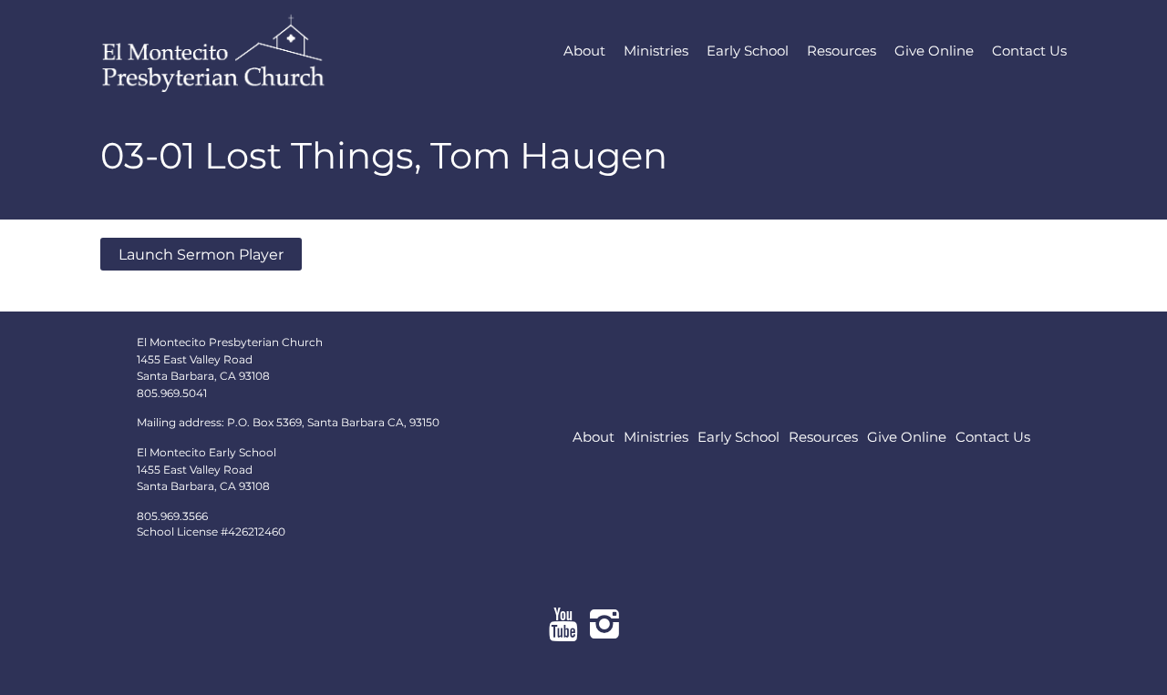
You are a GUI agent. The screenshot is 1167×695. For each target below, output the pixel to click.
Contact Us (1029, 50)
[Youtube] (563, 624)
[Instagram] (604, 624)
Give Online (934, 50)
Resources (841, 50)
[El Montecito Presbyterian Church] (246, 50)
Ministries (656, 50)
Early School (748, 50)
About (584, 50)
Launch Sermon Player (201, 254)
